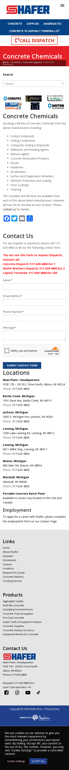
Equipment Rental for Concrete (21, 634)
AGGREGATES (52, 23)
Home (6, 547)
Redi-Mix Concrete (13, 605)
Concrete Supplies (13, 626)
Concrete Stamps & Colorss (18, 630)
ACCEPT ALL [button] (38, 761)
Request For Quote (14, 572)
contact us (9, 209)
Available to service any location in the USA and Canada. (32, 498)
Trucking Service (12, 581)
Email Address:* (12, 296)
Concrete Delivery (13, 576)
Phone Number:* (13, 312)
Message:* (9, 327)
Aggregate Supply (13, 601)
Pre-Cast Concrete (13, 617)
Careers (7, 564)
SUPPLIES (33, 23)
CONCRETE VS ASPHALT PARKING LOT (34, 31)
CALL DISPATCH (37, 40)
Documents (9, 560)
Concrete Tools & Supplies (18, 613)
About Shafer (10, 552)
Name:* (8, 280)
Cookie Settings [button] (16, 761)
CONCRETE (15, 23)
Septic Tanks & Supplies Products (22, 622)
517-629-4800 (21, 389)
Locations (8, 568)
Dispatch (8, 556)
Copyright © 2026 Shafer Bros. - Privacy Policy (34, 709)
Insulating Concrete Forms (18, 609)
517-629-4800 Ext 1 (24, 683)
